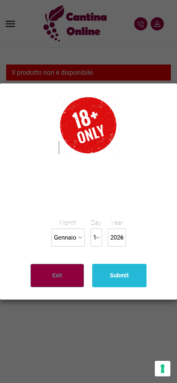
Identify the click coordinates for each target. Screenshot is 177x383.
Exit (57, 275)
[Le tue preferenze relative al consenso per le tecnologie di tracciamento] (162, 368)
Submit (119, 275)
